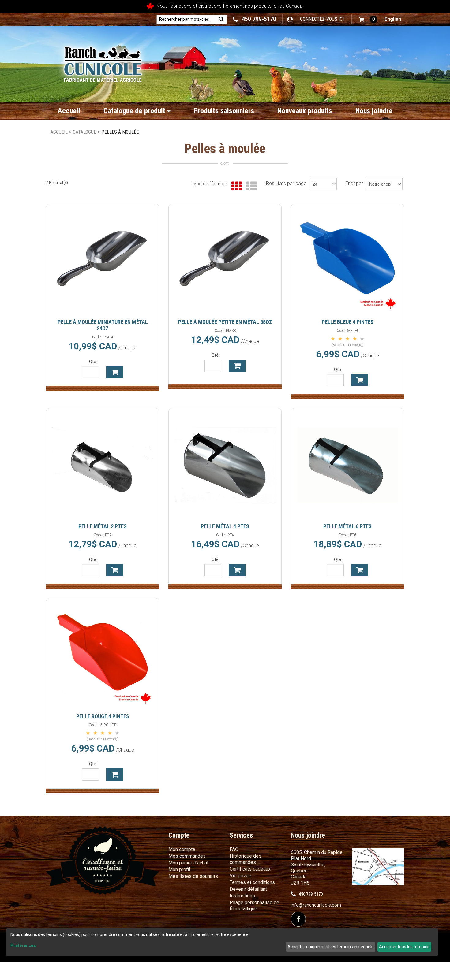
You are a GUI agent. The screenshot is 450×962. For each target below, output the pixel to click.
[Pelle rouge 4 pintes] (102, 654)
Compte (178, 835)
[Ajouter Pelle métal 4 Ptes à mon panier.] (237, 570)
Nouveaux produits (304, 110)
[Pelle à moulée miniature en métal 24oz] (102, 260)
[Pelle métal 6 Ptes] (347, 464)
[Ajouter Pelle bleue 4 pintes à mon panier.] (359, 380)
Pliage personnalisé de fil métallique (254, 906)
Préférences (23, 945)
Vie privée (240, 875)
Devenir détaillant (248, 889)
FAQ (234, 849)
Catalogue (84, 132)
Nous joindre (373, 110)
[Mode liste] (250, 186)
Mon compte (181, 849)
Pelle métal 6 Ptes (347, 526)
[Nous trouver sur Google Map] (378, 866)
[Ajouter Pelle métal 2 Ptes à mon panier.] (114, 570)
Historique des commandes (245, 859)
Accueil (69, 110)
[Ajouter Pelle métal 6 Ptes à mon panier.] (359, 570)
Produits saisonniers (224, 110)
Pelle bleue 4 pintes (347, 322)
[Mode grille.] (235, 186)
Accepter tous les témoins (404, 946)
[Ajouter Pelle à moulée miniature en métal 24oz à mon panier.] (114, 372)
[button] (368, 19)
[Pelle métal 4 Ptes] (225, 464)
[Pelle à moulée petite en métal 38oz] (225, 260)
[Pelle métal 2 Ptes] (102, 464)
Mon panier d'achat (188, 863)
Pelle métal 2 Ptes (102, 526)
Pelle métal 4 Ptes (225, 526)
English (392, 19)
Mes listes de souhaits (193, 876)
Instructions (242, 896)
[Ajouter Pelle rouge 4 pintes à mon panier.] (114, 774)
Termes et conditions (252, 882)
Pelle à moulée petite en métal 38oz (225, 322)
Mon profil (179, 869)
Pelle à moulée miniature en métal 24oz (103, 325)
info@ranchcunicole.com (316, 905)
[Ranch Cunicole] (102, 61)
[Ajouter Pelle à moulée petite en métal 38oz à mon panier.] (237, 366)
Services (241, 835)
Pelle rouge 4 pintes (102, 716)
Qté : (93, 361)
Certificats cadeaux (250, 869)
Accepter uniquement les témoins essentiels (330, 946)
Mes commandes (187, 856)
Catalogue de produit (134, 110)
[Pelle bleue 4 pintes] (347, 260)
